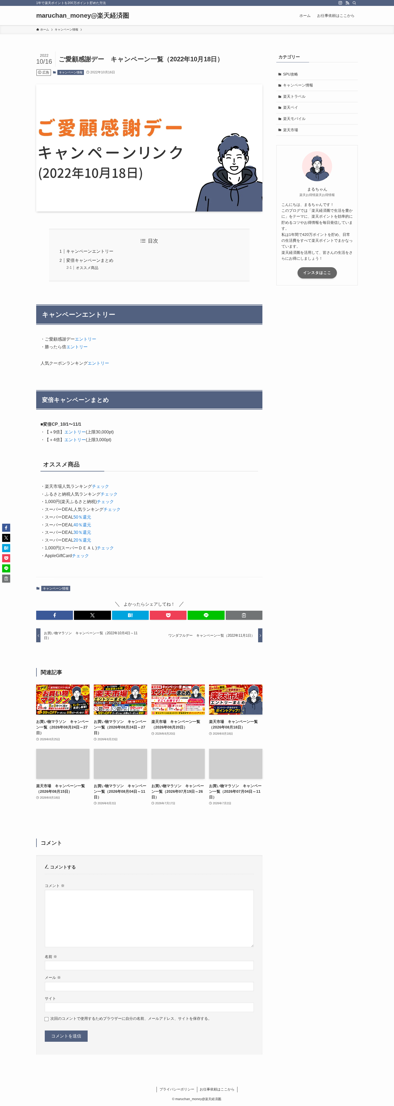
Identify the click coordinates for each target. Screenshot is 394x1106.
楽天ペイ (290, 107)
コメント (55, 886)
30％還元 (82, 532)
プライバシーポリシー (176, 1089)
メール (53, 977)
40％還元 (82, 525)
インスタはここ (317, 272)
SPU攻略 (290, 74)
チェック (100, 486)
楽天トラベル (294, 96)
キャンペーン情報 (71, 72)
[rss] (347, 3)
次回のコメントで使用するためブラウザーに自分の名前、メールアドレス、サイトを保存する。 (131, 1018)
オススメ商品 (87, 268)
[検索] (354, 3)
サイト (50, 998)
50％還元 (82, 517)
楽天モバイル (294, 118)
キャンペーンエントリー (89, 251)
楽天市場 (290, 130)
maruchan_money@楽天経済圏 (82, 15)
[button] (54, 615)
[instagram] (340, 3)
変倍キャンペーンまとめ (89, 260)
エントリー (85, 339)
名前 (51, 956)
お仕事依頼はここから (217, 1089)
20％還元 (82, 540)
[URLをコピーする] (244, 615)
